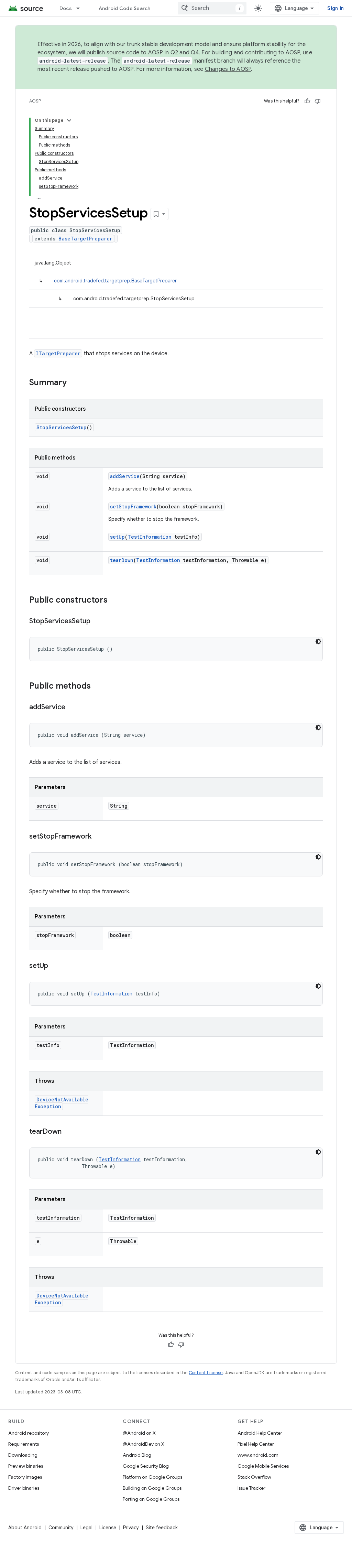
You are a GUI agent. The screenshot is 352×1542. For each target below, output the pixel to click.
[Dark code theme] (318, 641)
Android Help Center (260, 1433)
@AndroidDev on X (143, 1444)
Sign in (335, 8)
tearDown (121, 560)
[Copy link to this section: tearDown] (68, 1132)
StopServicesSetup (61, 427)
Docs (65, 8)
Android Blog (137, 1455)
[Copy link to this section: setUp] (55, 966)
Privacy (131, 1527)
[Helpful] (307, 101)
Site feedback (162, 1527)
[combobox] (212, 8)
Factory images (25, 1477)
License (107, 1527)
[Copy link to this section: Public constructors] (114, 600)
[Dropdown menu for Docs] (81, 8)
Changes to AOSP (228, 69)
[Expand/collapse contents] (69, 120)
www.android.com (258, 1455)
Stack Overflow (254, 1477)
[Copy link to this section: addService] (72, 707)
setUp (117, 536)
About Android (25, 1527)
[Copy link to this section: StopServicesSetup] (97, 621)
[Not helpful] (317, 101)
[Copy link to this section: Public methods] (97, 686)
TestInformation (150, 536)
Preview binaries (25, 1466)
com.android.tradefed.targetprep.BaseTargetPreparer (115, 281)
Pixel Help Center (256, 1444)
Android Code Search (125, 8)
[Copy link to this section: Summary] (73, 383)
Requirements (23, 1444)
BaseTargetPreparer (85, 238)
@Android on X (139, 1433)
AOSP (35, 101)
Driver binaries (23, 1488)
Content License (206, 1373)
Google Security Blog (146, 1466)
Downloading (22, 1455)
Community (61, 1527)
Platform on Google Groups (152, 1477)
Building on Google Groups (152, 1488)
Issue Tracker (251, 1488)
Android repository (28, 1433)
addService (125, 476)
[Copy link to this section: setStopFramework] (98, 837)
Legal (86, 1527)
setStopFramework (133, 506)
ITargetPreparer (58, 353)
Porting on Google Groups (151, 1499)
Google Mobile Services (263, 1466)
